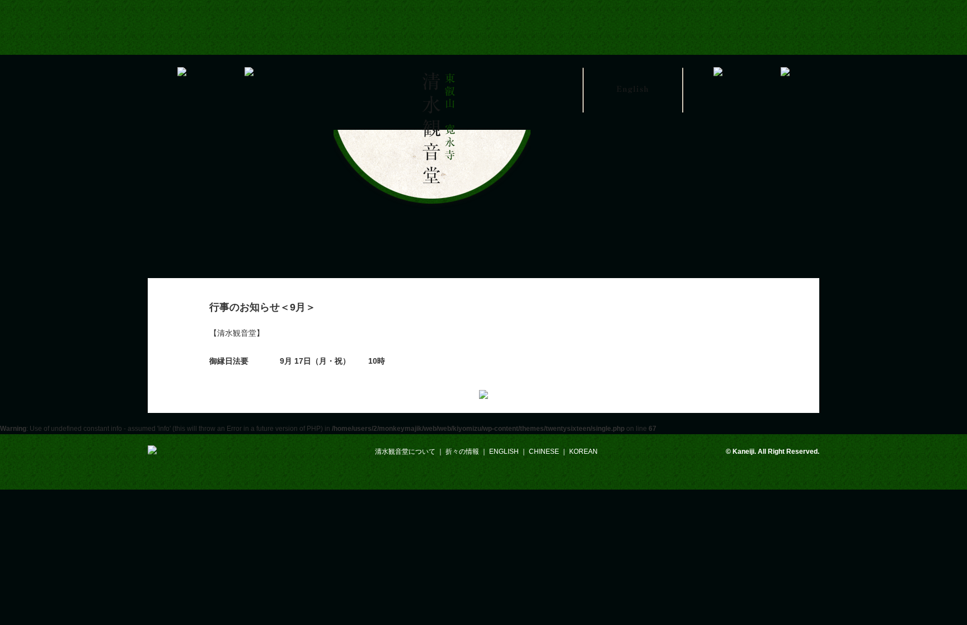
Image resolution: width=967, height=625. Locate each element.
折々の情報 (462, 451)
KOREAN (583, 451)
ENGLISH (504, 451)
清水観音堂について (405, 451)
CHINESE (544, 451)
